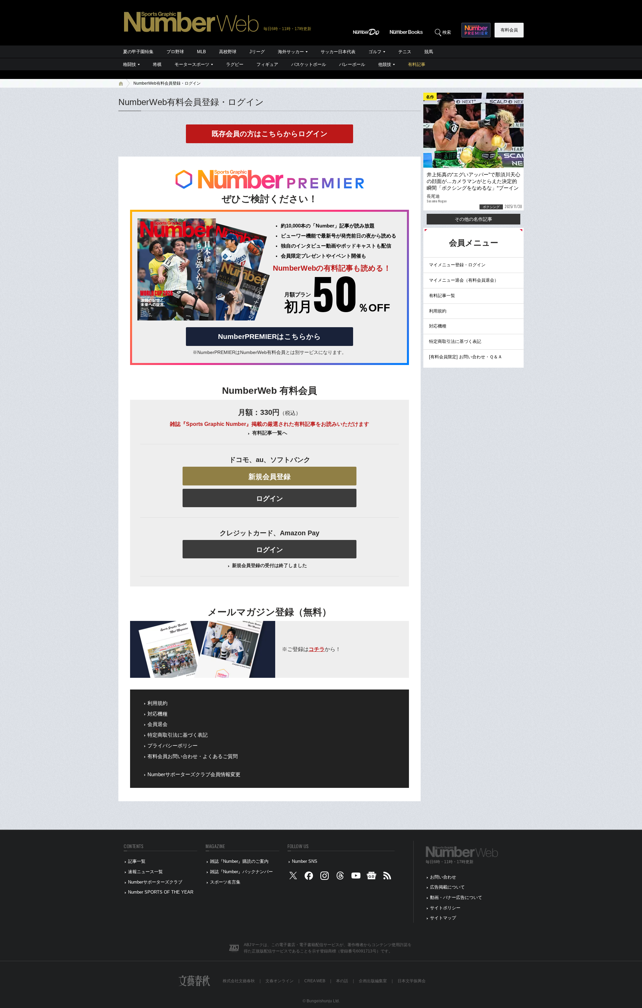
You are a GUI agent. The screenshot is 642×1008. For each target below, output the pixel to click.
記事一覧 (136, 861)
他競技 (384, 64)
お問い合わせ (443, 877)
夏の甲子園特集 (138, 51)
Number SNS (304, 861)
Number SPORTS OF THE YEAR (160, 892)
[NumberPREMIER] (476, 30)
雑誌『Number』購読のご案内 (239, 861)
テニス (404, 51)
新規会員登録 (269, 476)
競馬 (428, 51)
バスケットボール (308, 64)
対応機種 (157, 714)
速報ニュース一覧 (145, 871)
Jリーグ (257, 51)
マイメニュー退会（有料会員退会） (464, 280)
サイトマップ (443, 917)
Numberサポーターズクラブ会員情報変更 (193, 774)
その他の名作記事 (473, 219)
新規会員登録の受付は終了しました (269, 565)
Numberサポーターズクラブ (155, 882)
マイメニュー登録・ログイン (457, 264)
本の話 (342, 981)
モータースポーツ (192, 64)
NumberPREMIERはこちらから (269, 336)
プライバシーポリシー (172, 745)
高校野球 (227, 51)
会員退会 (157, 724)
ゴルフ (375, 51)
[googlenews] (371, 877)
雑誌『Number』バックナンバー (241, 871)
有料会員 (509, 29)
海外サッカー (291, 51)
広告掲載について (447, 887)
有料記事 (416, 64)
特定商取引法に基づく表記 (177, 735)
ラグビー (234, 64)
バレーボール (352, 64)
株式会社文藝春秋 (239, 981)
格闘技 (129, 64)
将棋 (157, 64)
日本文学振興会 (412, 981)
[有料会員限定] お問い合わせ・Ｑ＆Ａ (465, 356)
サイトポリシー (445, 907)
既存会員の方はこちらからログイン (270, 134)
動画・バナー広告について (456, 897)
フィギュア (267, 64)
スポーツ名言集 (225, 882)
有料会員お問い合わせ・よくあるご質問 (192, 756)
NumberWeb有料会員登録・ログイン (167, 83)
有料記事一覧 (442, 295)
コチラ (317, 649)
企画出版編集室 (373, 981)
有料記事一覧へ (269, 433)
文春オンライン (279, 981)
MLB (201, 51)
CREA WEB (314, 981)
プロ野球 (175, 51)
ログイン (269, 498)
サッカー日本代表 (338, 51)
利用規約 (157, 703)
